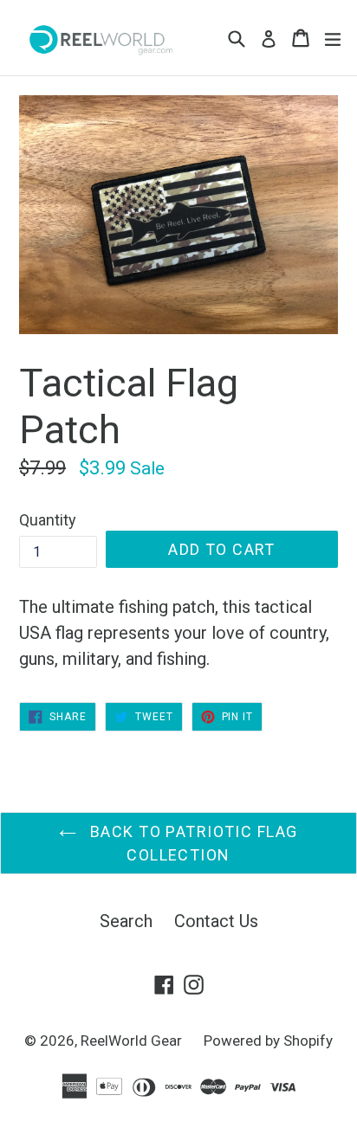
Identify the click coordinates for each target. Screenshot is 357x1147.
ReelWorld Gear (131, 1040)
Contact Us (216, 921)
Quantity (47, 520)
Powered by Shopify (268, 1040)
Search (126, 921)
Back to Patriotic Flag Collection (191, 843)
